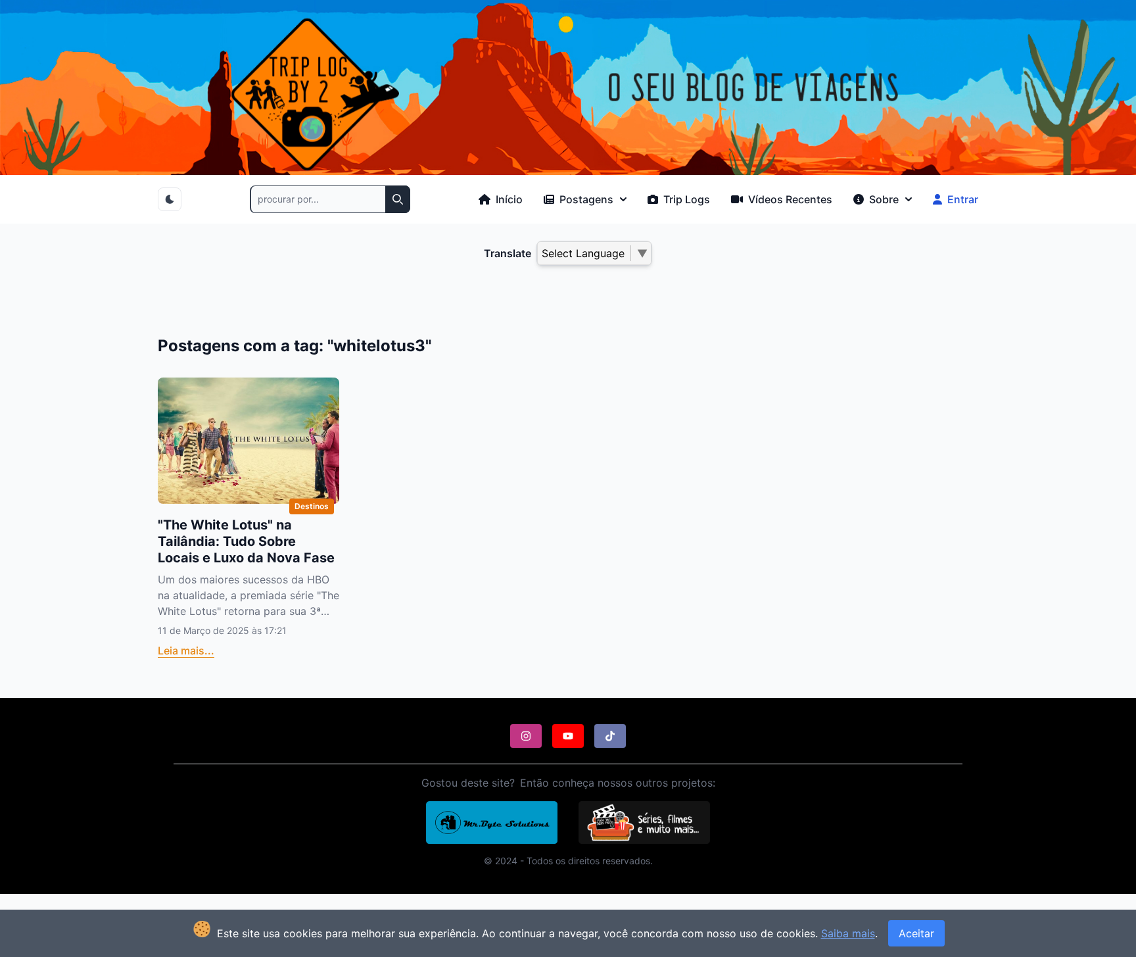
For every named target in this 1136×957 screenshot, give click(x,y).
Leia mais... (186, 650)
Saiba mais (848, 933)
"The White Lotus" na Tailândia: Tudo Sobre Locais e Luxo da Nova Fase (246, 541)
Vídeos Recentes (789, 199)
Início (508, 199)
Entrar (961, 199)
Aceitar (916, 933)
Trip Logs (685, 199)
